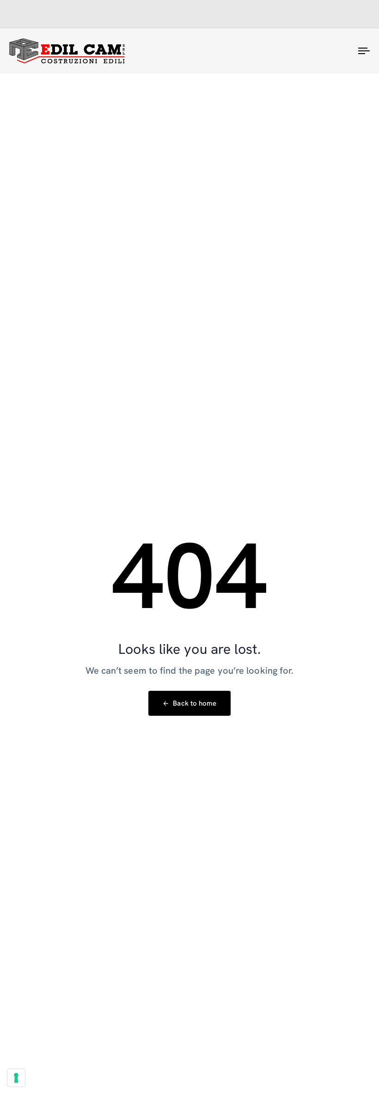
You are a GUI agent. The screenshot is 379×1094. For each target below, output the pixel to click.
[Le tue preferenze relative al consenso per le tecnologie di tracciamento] (16, 1078)
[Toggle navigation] (310, 51)
